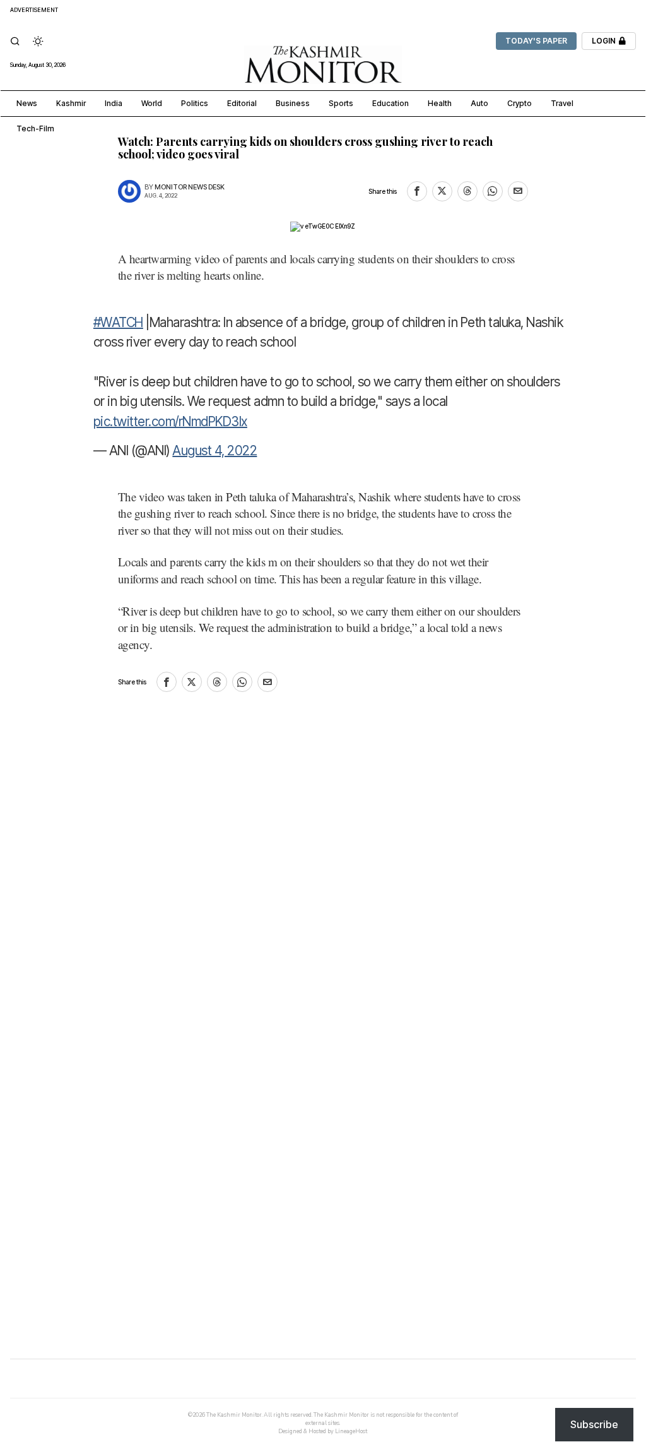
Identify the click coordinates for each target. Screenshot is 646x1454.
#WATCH (118, 322)
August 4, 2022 (214, 450)
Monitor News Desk (190, 187)
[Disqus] (323, 877)
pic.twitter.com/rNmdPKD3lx (170, 421)
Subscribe (594, 1424)
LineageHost (351, 1431)
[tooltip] (417, 191)
